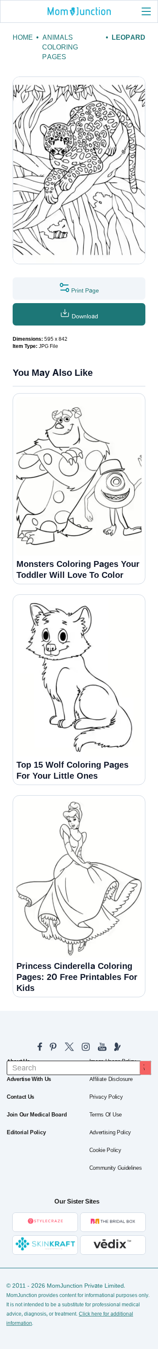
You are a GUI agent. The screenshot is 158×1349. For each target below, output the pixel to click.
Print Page (84, 290)
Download (84, 316)
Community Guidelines (115, 1168)
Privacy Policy (106, 1097)
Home (23, 37)
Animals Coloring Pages (60, 47)
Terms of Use (105, 1115)
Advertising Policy (110, 1133)
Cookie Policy (105, 1150)
